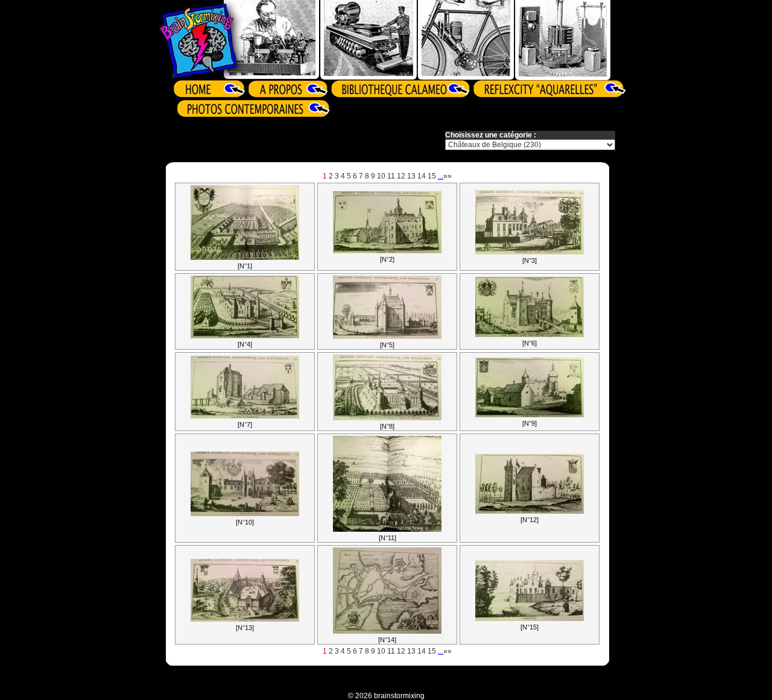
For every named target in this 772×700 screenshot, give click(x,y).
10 (381, 176)
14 (421, 176)
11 (391, 176)
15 (432, 176)
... (440, 176)
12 (401, 176)
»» (447, 176)
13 (411, 176)
